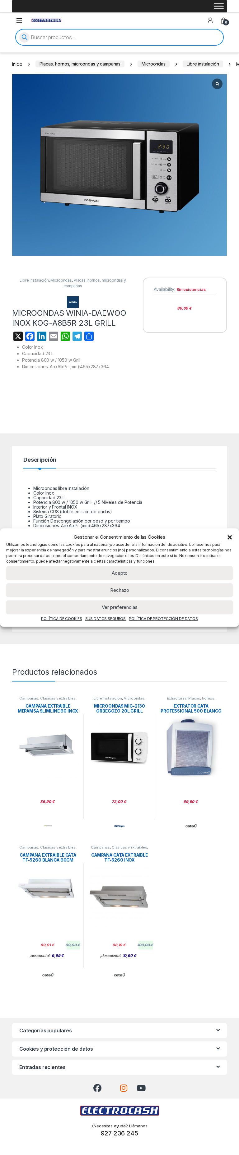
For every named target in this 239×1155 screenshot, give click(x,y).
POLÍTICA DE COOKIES (61, 618)
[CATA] (191, 826)
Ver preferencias (120, 607)
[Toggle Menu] (219, 6)
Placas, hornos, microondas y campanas (80, 63)
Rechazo (119, 590)
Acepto (120, 573)
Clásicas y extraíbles (58, 698)
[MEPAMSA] (48, 826)
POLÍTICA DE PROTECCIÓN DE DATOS (163, 618)
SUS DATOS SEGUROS (105, 618)
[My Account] (210, 20)
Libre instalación (203, 63)
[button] (230, 537)
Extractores (176, 698)
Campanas (28, 698)
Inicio (17, 63)
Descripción (39, 460)
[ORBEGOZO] (119, 826)
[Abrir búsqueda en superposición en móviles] (119, 37)
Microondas (154, 63)
